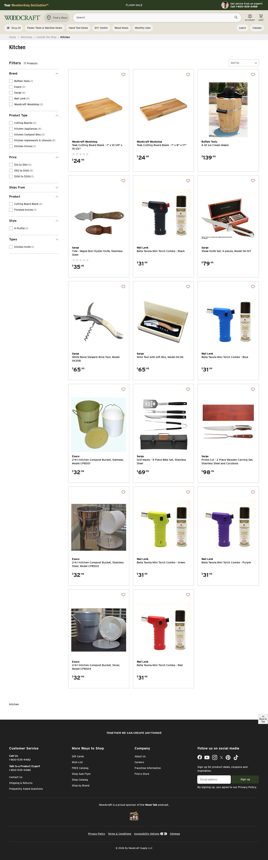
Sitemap (175, 833)
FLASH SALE (134, 5)
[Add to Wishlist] (123, 74)
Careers (139, 762)
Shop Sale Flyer (81, 773)
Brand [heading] (13, 73)
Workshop (26, 37)
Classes (257, 27)
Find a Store (142, 773)
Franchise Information (148, 768)
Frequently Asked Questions (26, 788)
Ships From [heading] (17, 187)
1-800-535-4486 (20, 770)
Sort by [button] (235, 62)
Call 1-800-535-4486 (243, 6)
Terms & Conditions (119, 833)
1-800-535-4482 (20, 759)
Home (12, 37)
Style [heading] (13, 221)
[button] (244, 63)
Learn (242, 27)
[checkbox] (11, 81)
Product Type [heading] (18, 115)
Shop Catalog (80, 779)
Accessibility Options (146, 833)
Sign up (245, 779)
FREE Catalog (80, 768)
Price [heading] (13, 157)
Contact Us (15, 777)
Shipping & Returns (20, 783)
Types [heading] (13, 239)
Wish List (77, 762)
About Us (140, 756)
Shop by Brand (80, 785)
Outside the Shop (46, 37)
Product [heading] (14, 196)
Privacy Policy (247, 787)
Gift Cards (78, 756)
